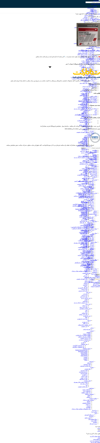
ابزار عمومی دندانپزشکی (84, 325)
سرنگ (92, 206)
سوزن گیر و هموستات (91, 162)
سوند (86, 311)
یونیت (86, 121)
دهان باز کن (91, 153)
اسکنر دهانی (84, 113)
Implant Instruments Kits (81, 350)
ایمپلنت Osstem (87, 348)
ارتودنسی (91, 220)
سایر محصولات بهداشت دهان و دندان (81, 271)
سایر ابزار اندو (84, 91)
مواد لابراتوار (93, 268)
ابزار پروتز (88, 92)
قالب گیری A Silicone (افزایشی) (79, 227)
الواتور (86, 154)
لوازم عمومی (93, 193)
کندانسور (85, 139)
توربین (86, 130)
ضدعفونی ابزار (93, 171)
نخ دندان (95, 270)
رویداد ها (91, 279)
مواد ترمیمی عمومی (82, 184)
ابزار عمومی (84, 183)
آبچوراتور (85, 97)
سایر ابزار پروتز (84, 162)
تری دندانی (85, 160)
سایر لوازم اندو (90, 182)
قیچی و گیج (91, 178)
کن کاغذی (81, 65)
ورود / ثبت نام (93, 423)
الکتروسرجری (84, 104)
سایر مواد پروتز (90, 237)
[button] (95, 59)
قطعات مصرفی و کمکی (84, 336)
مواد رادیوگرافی (83, 379)
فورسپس (85, 156)
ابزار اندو (88, 146)
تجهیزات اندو (87, 91)
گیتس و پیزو (91, 191)
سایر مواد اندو (84, 57)
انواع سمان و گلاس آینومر (81, 181)
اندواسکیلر (85, 99)
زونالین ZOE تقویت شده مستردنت (89, 50)
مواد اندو (94, 221)
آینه (93, 194)
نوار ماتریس (81, 194)
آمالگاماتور (91, 48)
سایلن (92, 254)
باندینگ (92, 248)
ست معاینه (85, 313)
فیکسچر (88, 332)
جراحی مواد (94, 79)
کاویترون (91, 52)
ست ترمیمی (84, 102)
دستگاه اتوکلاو (84, 118)
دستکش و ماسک (89, 255)
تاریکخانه (91, 65)
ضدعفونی (94, 169)
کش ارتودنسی (87, 224)
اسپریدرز (85, 293)
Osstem (95, 6)
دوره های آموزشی (89, 19)
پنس (86, 165)
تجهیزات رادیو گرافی (91, 62)
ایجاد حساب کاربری (95, 436)
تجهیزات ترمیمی (86, 86)
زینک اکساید (91, 218)
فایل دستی (85, 62)
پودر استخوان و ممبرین (88, 230)
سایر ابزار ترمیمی (83, 290)
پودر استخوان (84, 344)
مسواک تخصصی (92, 214)
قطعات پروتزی (87, 333)
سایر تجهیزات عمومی (82, 132)
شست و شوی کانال (82, 54)
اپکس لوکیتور (84, 94)
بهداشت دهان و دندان (88, 400)
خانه (99, 14)
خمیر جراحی (90, 80)
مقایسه (95, 422)
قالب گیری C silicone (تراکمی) (80, 228)
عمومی (89, 134)
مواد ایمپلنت (94, 228)
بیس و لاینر (91, 251)
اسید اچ (92, 245)
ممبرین (86, 199)
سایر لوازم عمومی (89, 202)
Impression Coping (83, 210)
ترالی (86, 124)
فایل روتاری (91, 185)
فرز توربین (85, 322)
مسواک (95, 212)
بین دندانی (88, 404)
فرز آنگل (85, 323)
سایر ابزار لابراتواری (82, 120)
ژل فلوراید (85, 235)
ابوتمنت (86, 357)
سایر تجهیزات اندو (83, 100)
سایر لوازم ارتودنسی (85, 225)
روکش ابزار (91, 200)
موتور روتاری (84, 93)
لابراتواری (94, 177)
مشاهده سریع (96, 61)
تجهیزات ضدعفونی (86, 116)
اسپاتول (86, 137)
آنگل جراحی (84, 108)
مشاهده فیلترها (96, 19)
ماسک (95, 211)
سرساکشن (91, 205)
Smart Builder (84, 352)
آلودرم (82, 201)
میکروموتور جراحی (83, 107)
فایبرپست (85, 191)
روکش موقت (84, 230)
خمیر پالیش (91, 252)
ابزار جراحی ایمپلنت (92, 12)
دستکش (92, 199)
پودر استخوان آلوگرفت (78, 345)
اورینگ (89, 222)
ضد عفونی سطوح (86, 392)
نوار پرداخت (81, 197)
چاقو (86, 317)
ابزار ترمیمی (87, 135)
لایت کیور (91, 54)
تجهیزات (92, 131)
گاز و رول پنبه (90, 209)
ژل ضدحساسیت (83, 232)
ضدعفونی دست (93, 172)
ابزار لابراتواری (87, 316)
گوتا (83, 218)
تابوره (86, 123)
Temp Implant (84, 355)
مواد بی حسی (84, 377)
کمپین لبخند (94, 175)
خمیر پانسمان (90, 217)
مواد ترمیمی (94, 242)
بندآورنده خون (90, 262)
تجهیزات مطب (87, 119)
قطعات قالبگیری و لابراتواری (83, 335)
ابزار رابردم (85, 149)
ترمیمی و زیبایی (90, 132)
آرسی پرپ (91, 222)
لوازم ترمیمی (87, 187)
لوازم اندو (94, 179)
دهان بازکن (85, 190)
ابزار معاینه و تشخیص (85, 163)
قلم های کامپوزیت (83, 141)
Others (86, 360)
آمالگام (92, 243)
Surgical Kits (90, 8)
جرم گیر (95, 82)
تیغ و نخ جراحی (87, 329)
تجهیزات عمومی (86, 273)
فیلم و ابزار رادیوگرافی (88, 208)
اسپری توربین (84, 370)
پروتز (92, 224)
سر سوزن (91, 203)
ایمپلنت (92, 188)
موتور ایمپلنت (90, 61)
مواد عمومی (87, 369)
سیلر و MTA (84, 202)
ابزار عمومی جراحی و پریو (81, 108)
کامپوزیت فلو (93, 174)
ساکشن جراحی (90, 59)
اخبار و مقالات (93, 18)
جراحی (92, 184)
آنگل (92, 49)
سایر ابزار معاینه (83, 125)
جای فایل (82, 222)
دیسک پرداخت (84, 188)
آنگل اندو (85, 96)
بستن (98, 428)
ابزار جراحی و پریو (86, 152)
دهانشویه (94, 150)
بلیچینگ (92, 249)
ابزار (92, 280)
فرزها (89, 128)
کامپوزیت (85, 18)
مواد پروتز (94, 233)
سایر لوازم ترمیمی (83, 193)
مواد (96, 215)
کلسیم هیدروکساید (89, 227)
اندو (93, 199)
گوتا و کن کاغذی (89, 188)
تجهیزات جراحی (86, 250)
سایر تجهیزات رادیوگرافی (81, 114)
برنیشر (86, 140)
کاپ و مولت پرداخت (79, 196)
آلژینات (86, 81)
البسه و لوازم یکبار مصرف (81, 382)
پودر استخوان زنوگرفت (78, 347)
